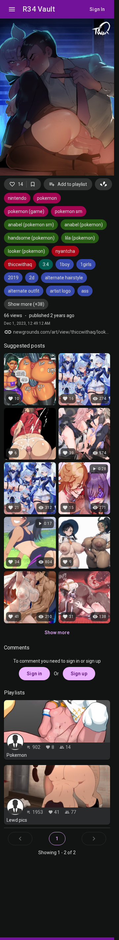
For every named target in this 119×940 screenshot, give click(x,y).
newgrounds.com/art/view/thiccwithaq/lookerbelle (61, 332)
